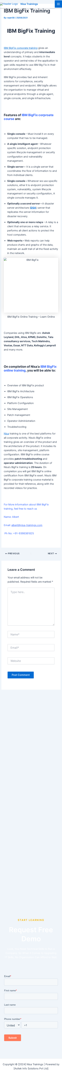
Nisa (6, 433)
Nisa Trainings (29, 4)
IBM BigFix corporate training (21, 48)
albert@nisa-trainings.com (26, 525)
